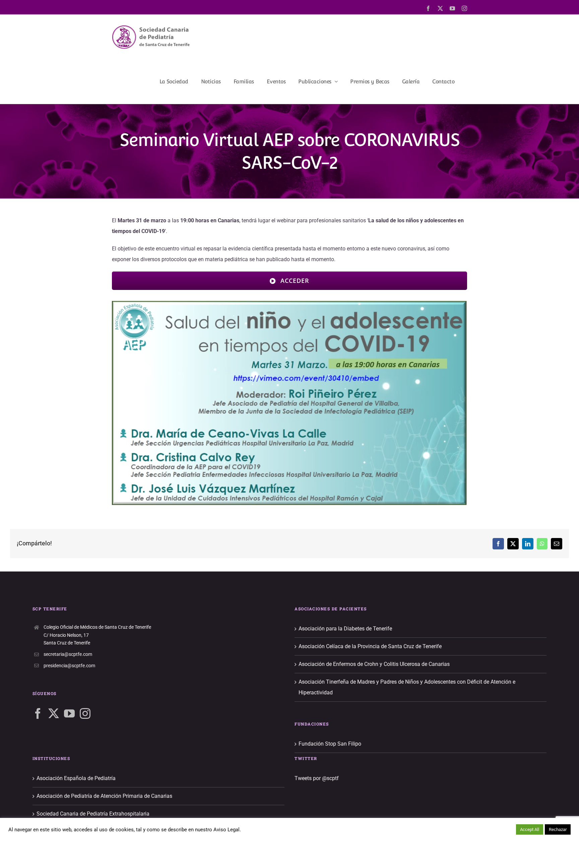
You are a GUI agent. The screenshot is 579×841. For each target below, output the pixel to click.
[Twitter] (53, 713)
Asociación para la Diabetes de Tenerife (345, 628)
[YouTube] (69, 713)
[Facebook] (38, 713)
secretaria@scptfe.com (68, 654)
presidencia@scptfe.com (69, 665)
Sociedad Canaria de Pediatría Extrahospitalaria (93, 814)
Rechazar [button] (558, 829)
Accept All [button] (529, 829)
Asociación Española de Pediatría (76, 778)
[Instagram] (85, 713)
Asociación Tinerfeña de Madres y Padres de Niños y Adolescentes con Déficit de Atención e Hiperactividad (407, 687)
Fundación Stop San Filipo (330, 744)
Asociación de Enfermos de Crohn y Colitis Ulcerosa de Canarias (374, 664)
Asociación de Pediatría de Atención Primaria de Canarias (104, 796)
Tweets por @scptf (317, 778)
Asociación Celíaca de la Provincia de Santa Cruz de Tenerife (370, 646)
